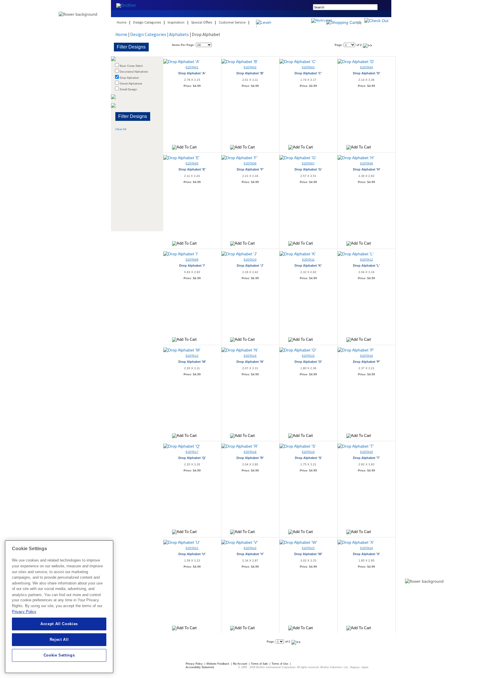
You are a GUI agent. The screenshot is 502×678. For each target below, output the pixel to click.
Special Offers (201, 22)
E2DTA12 (366, 259)
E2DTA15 (308, 355)
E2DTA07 (308, 163)
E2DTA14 (250, 355)
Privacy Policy (195, 663)
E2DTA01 (192, 67)
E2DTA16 (366, 355)
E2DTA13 (192, 355)
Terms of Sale (260, 663)
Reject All (59, 639)
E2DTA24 (366, 548)
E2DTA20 (366, 451)
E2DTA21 (192, 548)
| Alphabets (178, 34)
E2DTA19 (308, 451)
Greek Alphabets (131, 83)
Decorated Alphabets (134, 71)
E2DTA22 (250, 548)
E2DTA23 (308, 548)
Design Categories (147, 22)
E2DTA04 (366, 67)
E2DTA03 (308, 67)
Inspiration (176, 22)
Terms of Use (280, 663)
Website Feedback (218, 663)
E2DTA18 (250, 451)
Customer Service (232, 22)
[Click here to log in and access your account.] (335, 21)
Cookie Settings (59, 655)
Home (121, 22)
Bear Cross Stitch (131, 65)
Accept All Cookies (59, 624)
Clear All (120, 129)
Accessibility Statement (200, 667)
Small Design (128, 89)
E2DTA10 (250, 259)
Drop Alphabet (129, 77)
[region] (59, 606)
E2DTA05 (192, 163)
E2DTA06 (250, 163)
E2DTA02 (250, 67)
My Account (240, 663)
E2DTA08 (366, 163)
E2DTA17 (192, 451)
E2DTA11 (308, 259)
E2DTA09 (192, 259)
